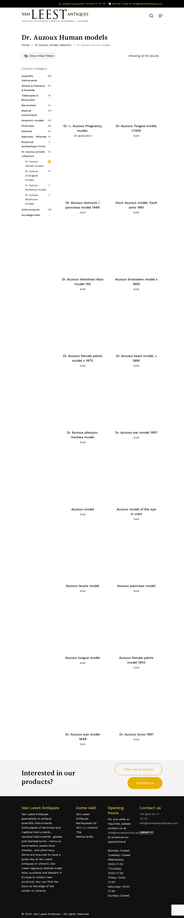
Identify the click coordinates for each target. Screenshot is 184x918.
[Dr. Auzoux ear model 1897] (136, 400)
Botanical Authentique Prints (33, 144)
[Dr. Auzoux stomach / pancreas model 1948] (82, 170)
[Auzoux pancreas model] (136, 553)
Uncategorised (31, 215)
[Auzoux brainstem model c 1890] (136, 246)
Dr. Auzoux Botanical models (36, 187)
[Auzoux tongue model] (82, 625)
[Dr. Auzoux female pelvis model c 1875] (82, 323)
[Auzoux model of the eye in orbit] (136, 476)
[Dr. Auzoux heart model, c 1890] (136, 323)
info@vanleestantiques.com (127, 832)
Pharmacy (28, 125)
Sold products (30, 209)
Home (25, 45)
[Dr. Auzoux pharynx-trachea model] (82, 400)
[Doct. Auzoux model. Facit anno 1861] (136, 170)
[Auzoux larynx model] (82, 553)
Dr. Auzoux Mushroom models (31, 199)
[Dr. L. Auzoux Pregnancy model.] (82, 93)
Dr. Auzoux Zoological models (31, 175)
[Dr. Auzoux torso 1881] (136, 702)
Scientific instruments (29, 78)
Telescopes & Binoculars (30, 97)
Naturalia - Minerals (34, 136)
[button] (160, 15)
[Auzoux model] (82, 476)
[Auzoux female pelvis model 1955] (136, 625)
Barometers (29, 105)
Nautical (27, 131)
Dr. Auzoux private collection (53, 45)
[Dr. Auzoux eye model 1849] (82, 702)
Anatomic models (33, 120)
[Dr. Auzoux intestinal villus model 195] (82, 246)
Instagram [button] (147, 832)
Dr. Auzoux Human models (34, 163)
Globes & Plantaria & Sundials (33, 88)
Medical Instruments (29, 112)
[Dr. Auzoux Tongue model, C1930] (136, 93)
